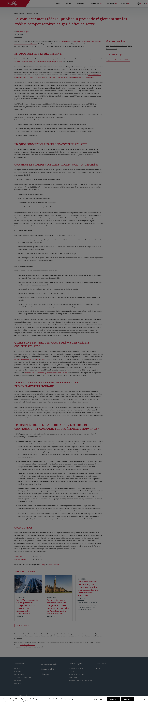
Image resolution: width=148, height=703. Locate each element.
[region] (74, 699)
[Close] (145, 699)
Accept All (127, 699)
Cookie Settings (99, 699)
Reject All (113, 699)
